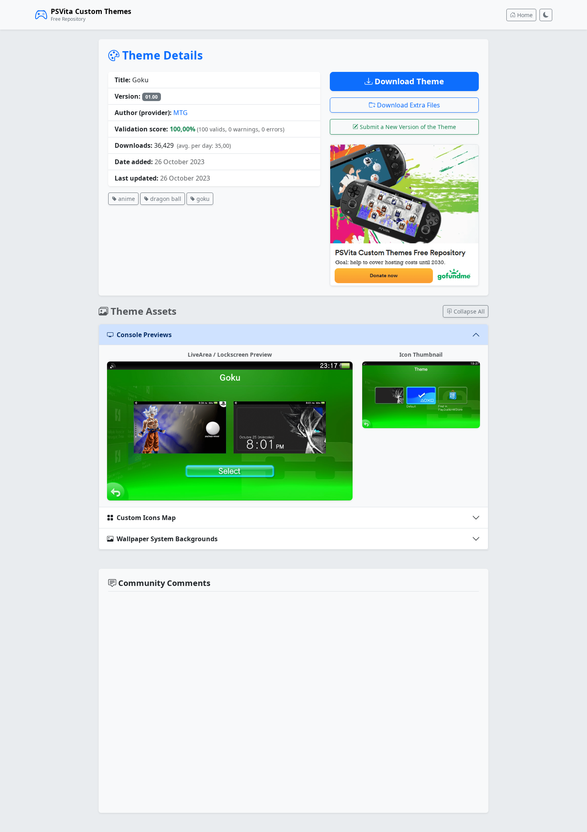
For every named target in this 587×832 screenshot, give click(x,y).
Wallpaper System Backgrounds (167, 538)
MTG (180, 112)
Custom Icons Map (146, 517)
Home (524, 15)
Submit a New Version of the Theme (407, 127)
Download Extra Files (407, 105)
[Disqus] (293, 701)
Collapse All (468, 311)
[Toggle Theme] (545, 15)
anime (126, 199)
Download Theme (408, 81)
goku (202, 199)
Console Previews (144, 334)
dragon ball (165, 199)
